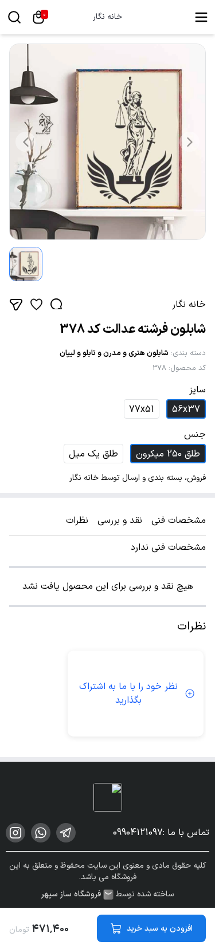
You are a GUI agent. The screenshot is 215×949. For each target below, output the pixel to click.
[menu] (201, 17)
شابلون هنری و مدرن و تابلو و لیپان (114, 353)
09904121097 (138, 833)
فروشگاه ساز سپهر (71, 894)
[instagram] (15, 832)
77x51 (141, 409)
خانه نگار (107, 17)
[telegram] (66, 832)
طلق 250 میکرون (168, 454)
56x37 (186, 409)
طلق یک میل (93, 454)
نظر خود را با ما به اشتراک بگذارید (128, 693)
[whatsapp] (40, 832)
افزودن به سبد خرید (160, 929)
